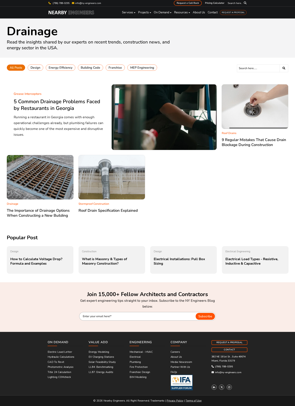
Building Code (90, 68)
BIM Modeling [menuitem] (138, 377)
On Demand (161, 12)
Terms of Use (194, 400)
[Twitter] (221, 387)
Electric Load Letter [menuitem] (60, 352)
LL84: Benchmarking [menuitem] (101, 367)
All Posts (16, 68)
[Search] (284, 68)
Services (127, 12)
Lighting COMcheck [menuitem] (59, 377)
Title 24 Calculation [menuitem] (59, 372)
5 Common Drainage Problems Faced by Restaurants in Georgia (57, 105)
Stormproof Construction (94, 204)
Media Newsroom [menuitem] (181, 362)
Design (35, 68)
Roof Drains (229, 133)
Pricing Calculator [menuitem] (214, 3)
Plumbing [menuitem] (135, 362)
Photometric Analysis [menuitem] (60, 367)
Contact (213, 12)
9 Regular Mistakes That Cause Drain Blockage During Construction (254, 142)
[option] (40, 260)
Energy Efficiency (60, 68)
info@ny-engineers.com (88, 3)
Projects (143, 12)
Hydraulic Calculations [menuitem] (61, 357)
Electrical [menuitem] (135, 357)
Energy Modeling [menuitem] (99, 352)
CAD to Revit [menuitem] (56, 362)
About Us (199, 12)
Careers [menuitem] (175, 352)
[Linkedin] (214, 387)
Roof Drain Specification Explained (108, 210)
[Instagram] (229, 387)
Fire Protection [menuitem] (139, 367)
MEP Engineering (142, 68)
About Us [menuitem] (176, 357)
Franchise (115, 68)
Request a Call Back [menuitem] (188, 3)
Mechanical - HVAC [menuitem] (141, 352)
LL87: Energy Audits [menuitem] (101, 372)
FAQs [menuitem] (174, 372)
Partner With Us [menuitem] (180, 367)
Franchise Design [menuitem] (140, 372)
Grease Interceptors (27, 94)
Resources (181, 12)
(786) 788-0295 (60, 3)
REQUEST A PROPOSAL (233, 12)
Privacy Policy (175, 400)
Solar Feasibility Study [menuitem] (102, 362)
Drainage (12, 204)
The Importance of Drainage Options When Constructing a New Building (38, 213)
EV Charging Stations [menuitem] (101, 357)
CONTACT (229, 349)
